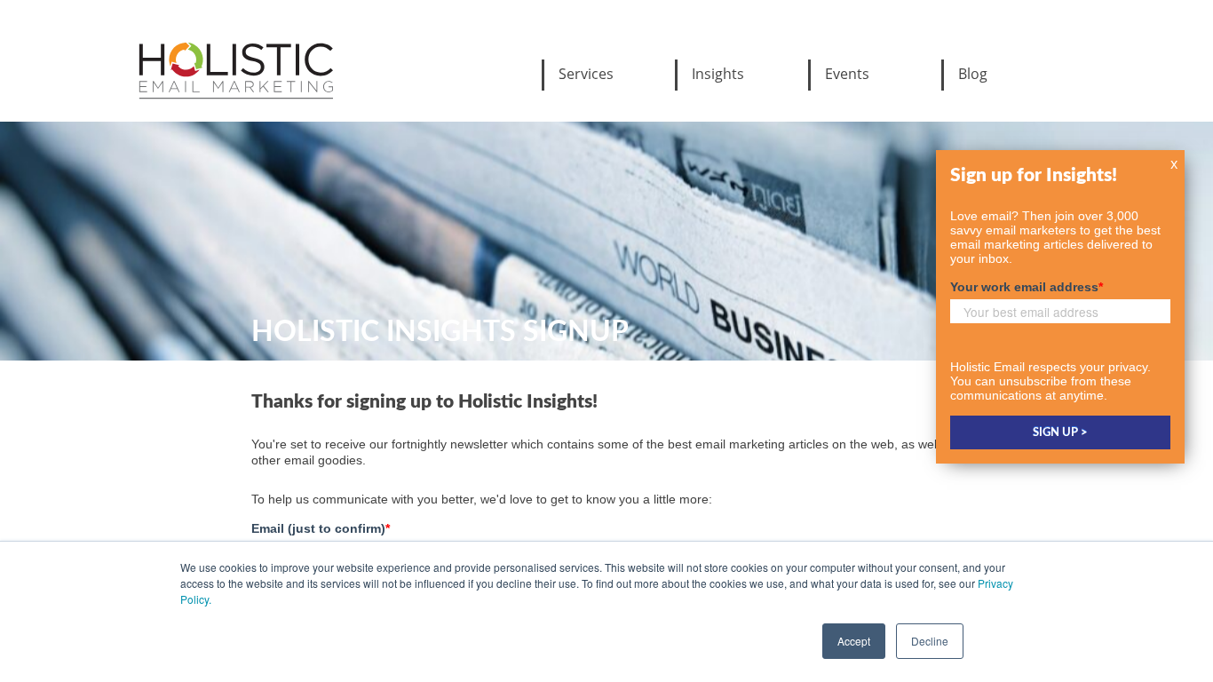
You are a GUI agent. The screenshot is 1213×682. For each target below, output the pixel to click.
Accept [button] (853, 640)
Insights (718, 73)
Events (847, 73)
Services (586, 73)
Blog (972, 73)
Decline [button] (929, 640)
